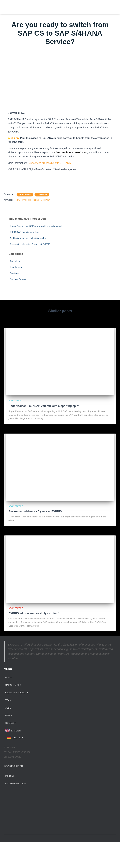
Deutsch (18, 737)
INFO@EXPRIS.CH (13, 766)
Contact (10, 723)
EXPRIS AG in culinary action (24, 232)
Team (8, 700)
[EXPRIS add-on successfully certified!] (60, 566)
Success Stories (18, 279)
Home (8, 677)
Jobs (8, 708)
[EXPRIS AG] (28, 7)
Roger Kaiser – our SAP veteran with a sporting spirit (36, 226)
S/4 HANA (45, 200)
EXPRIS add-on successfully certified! (33, 613)
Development (25, 194)
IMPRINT (9, 776)
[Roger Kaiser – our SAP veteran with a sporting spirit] (60, 359)
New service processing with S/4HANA (49, 163)
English (16, 730)
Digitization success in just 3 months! (28, 238)
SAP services (13, 685)
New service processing (27, 200)
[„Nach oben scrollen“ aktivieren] (114, 836)
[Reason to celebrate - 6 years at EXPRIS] (60, 464)
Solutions (14, 273)
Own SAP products (16, 692)
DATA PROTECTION (15, 783)
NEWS (8, 715)
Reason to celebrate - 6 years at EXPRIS (30, 244)
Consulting (42, 194)
